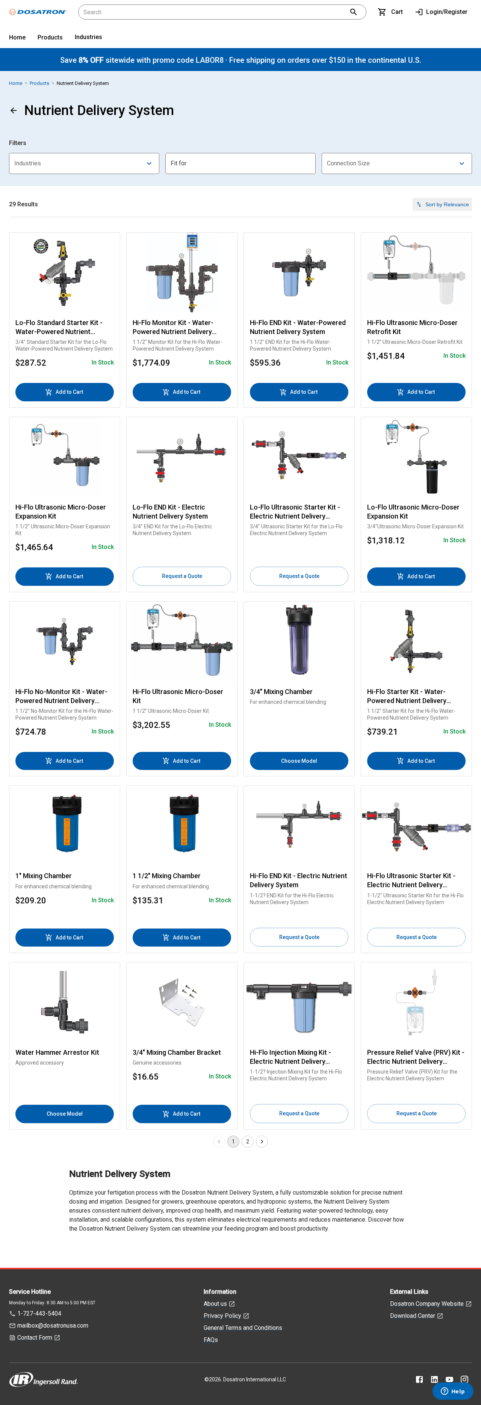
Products (50, 37)
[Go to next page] (262, 1142)
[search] (353, 12)
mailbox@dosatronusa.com (52, 1325)
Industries (88, 37)
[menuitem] (17, 38)
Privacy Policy (222, 1315)
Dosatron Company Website (427, 1303)
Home (17, 37)
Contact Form (34, 1337)
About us (215, 1303)
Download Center (412, 1315)
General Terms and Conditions (243, 1327)
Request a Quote (182, 576)
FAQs (211, 1339)
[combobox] (84, 163)
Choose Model (299, 761)
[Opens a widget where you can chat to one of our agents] (452, 1391)
